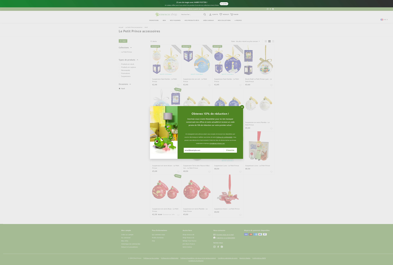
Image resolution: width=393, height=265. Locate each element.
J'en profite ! (224, 4)
